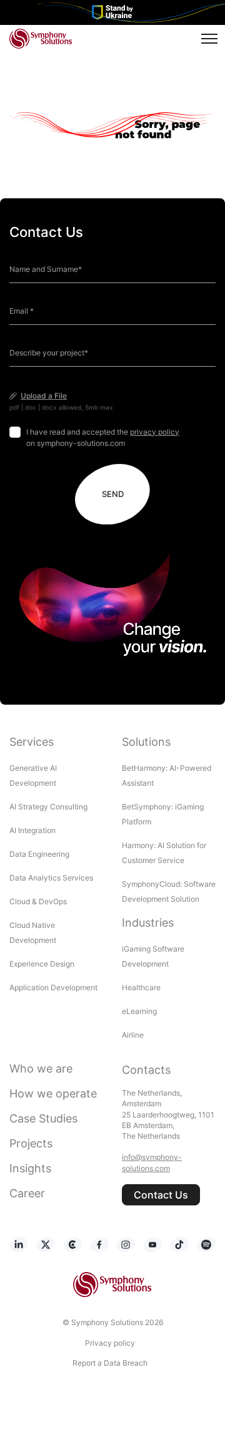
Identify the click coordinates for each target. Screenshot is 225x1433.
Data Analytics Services (51, 877)
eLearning (139, 1011)
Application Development (53, 987)
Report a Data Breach (110, 1363)
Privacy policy (110, 1343)
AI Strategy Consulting (48, 806)
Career (27, 1193)
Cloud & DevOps (38, 901)
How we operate (53, 1093)
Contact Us (161, 1195)
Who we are (40, 1068)
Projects (30, 1143)
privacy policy (154, 432)
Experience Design (42, 963)
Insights (30, 1168)
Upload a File (44, 395)
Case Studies (43, 1118)
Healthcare (141, 987)
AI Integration (32, 830)
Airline (133, 1035)
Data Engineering (39, 854)
